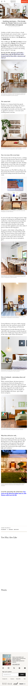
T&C (25, 678)
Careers (12, 678)
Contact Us (4, 678)
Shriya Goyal (17, 26)
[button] (4, 529)
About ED (18, 678)
